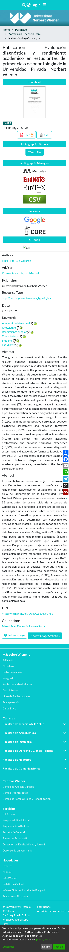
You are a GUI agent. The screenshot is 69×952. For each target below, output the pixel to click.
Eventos (7, 866)
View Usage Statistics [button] (46, 635)
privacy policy (43, 939)
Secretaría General (14, 832)
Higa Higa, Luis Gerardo (16, 260)
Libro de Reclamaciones (16, 696)
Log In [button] (36, 5)
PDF (27, 134)
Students (7, 340)
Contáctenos (10, 690)
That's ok (59, 946)
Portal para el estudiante (17, 684)
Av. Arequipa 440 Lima (16, 915)
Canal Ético (9, 708)
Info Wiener (10, 878)
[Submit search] (24, 5)
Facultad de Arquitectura (19, 732)
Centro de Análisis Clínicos (18, 786)
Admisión (8, 660)
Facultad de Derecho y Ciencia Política (28, 750)
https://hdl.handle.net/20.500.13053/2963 (27, 613)
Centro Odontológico (15, 792)
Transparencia (11, 702)
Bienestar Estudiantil (15, 838)
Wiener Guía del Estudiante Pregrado (25, 890)
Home (6, 29)
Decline (46, 946)
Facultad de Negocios (17, 759)
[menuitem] (28, 4)
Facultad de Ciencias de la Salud (23, 723)
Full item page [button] (16, 635)
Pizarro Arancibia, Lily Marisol (20, 273)
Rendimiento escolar (14, 331)
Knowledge (9, 327)
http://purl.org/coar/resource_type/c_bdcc (27, 298)
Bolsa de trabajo (12, 672)
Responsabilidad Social (16, 820)
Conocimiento (10, 336)
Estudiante (8, 344)
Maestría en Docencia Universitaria (25, 33)
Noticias (8, 872)
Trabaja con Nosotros (15, 896)
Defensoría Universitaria (17, 850)
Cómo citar (34, 152)
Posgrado (21, 29)
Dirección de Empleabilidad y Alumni (24, 844)
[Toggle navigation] (44, 4)
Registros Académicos (16, 826)
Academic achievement (16, 323)
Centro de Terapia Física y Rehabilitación (27, 798)
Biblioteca (9, 814)
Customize (8, 946)
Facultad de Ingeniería (17, 741)
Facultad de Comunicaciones (21, 768)
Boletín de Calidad (13, 884)
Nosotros (8, 666)
